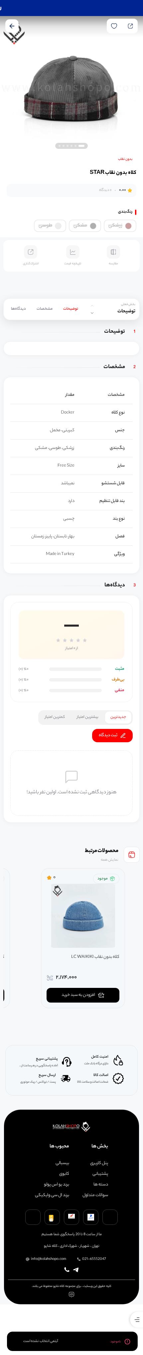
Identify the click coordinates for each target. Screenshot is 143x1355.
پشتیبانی (100, 1174)
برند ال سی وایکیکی (52, 1195)
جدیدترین (118, 717)
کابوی (64, 1174)
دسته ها (100, 1184)
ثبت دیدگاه (108, 735)
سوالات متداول (95, 1195)
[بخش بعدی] (92, 313)
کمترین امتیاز (55, 717)
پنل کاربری (99, 1163)
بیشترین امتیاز (87, 717)
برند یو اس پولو (56, 1184)
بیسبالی (62, 1163)
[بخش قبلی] (92, 305)
